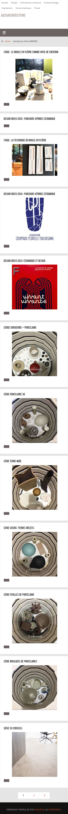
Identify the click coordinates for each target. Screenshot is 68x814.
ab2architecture (13, 15)
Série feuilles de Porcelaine (19, 594)
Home (7, 41)
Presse (37, 8)
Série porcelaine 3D (14, 394)
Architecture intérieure (30, 2)
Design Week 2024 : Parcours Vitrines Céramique (29, 194)
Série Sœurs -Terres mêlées (19, 528)
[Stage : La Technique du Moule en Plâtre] (35, 160)
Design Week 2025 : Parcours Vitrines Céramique (29, 119)
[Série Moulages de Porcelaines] (35, 687)
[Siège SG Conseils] (35, 754)
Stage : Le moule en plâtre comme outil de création (31, 52)
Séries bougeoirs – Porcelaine (20, 327)
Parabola (40, 809)
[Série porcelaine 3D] (35, 420)
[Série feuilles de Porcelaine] (35, 620)
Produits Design (51, 2)
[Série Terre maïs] (35, 487)
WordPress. (55, 809)
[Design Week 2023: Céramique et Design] (35, 287)
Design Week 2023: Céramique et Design (24, 261)
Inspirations (7, 8)
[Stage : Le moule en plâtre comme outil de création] (35, 78)
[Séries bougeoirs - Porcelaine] (35, 353)
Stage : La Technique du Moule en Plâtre (25, 140)
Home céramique (23, 8)
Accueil (4, 2)
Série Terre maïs (12, 461)
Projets (14, 2)
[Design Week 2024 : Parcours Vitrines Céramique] (35, 220)
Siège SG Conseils (13, 728)
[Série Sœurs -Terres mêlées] (35, 554)
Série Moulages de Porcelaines (20, 661)
